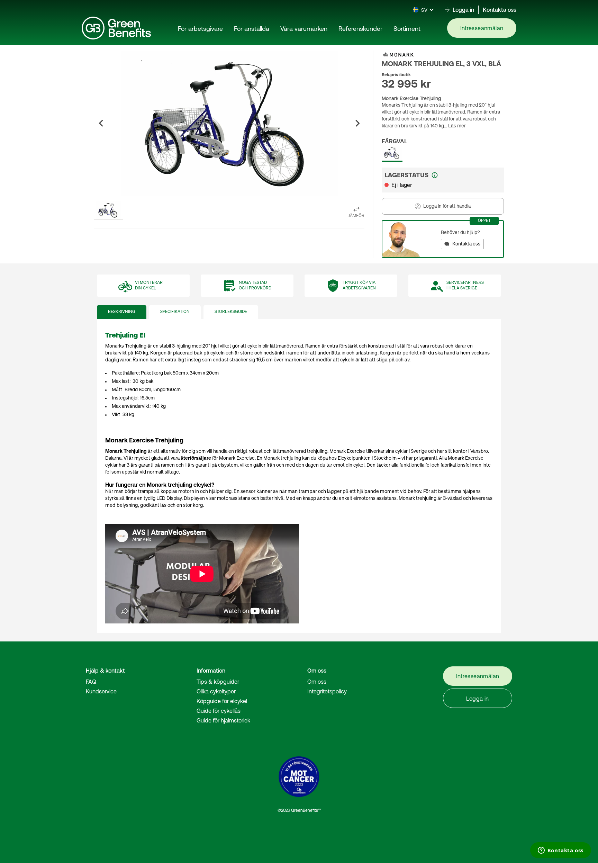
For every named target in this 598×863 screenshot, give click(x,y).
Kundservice (101, 691)
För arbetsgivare (200, 28)
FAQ (91, 681)
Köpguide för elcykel (222, 701)
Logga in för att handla (447, 206)
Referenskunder (360, 28)
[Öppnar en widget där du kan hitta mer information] (560, 851)
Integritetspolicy (327, 691)
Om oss (316, 681)
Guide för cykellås (219, 711)
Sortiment (406, 28)
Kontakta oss (499, 10)
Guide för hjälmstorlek (223, 720)
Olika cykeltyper (216, 691)
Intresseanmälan (482, 28)
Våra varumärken (303, 28)
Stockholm (385, 458)
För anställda (251, 28)
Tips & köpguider (218, 681)
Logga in (477, 698)
